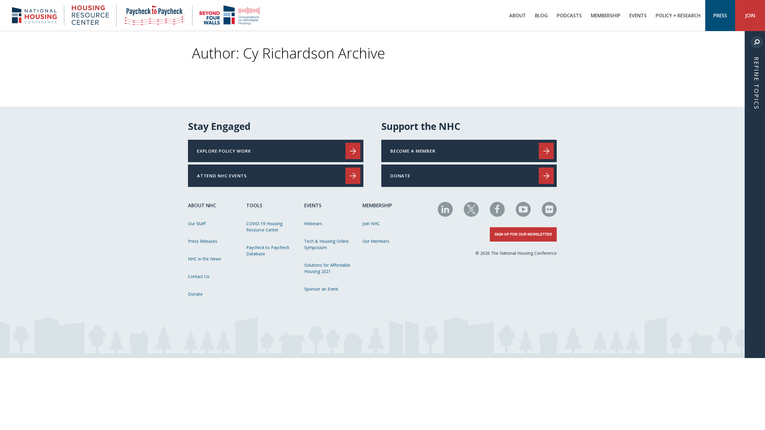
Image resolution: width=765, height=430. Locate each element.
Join (750, 15)
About (517, 15)
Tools (254, 205)
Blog (541, 15)
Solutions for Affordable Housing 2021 (327, 268)
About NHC (202, 205)
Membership (605, 15)
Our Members (375, 241)
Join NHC (371, 223)
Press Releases (202, 241)
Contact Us (198, 276)
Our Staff (196, 223)
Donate (195, 294)
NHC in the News (204, 259)
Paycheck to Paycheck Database (267, 251)
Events (638, 15)
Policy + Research (678, 15)
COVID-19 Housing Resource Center (264, 227)
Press (720, 15)
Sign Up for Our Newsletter (523, 234)
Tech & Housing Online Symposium (326, 244)
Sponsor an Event (321, 289)
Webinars (313, 223)
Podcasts (569, 15)
